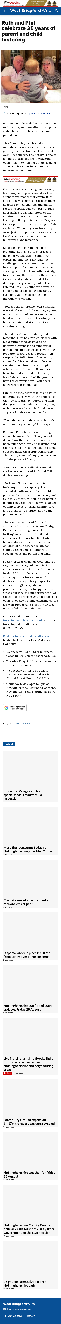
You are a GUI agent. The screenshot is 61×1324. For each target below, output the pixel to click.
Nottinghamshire (23, 723)
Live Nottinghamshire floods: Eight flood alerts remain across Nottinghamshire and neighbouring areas (28, 1064)
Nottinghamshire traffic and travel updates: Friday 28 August (28, 1007)
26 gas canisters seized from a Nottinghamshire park (25, 1283)
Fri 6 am (7, 1073)
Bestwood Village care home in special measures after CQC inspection (25, 794)
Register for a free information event (28, 636)
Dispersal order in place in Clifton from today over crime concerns (27, 955)
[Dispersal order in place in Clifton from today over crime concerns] (30, 930)
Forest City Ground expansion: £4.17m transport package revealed (29, 1122)
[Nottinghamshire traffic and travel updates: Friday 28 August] (30, 982)
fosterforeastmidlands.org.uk (23, 620)
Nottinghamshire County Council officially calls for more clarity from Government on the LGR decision (29, 1229)
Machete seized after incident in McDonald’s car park (26, 902)
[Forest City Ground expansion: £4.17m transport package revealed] (30, 1097)
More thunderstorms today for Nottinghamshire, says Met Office (28, 849)
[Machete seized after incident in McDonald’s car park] (30, 877)
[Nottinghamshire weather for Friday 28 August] (30, 1149)
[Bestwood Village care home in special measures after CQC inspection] (30, 768)
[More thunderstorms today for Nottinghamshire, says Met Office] (30, 824)
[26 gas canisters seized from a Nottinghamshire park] (30, 1259)
